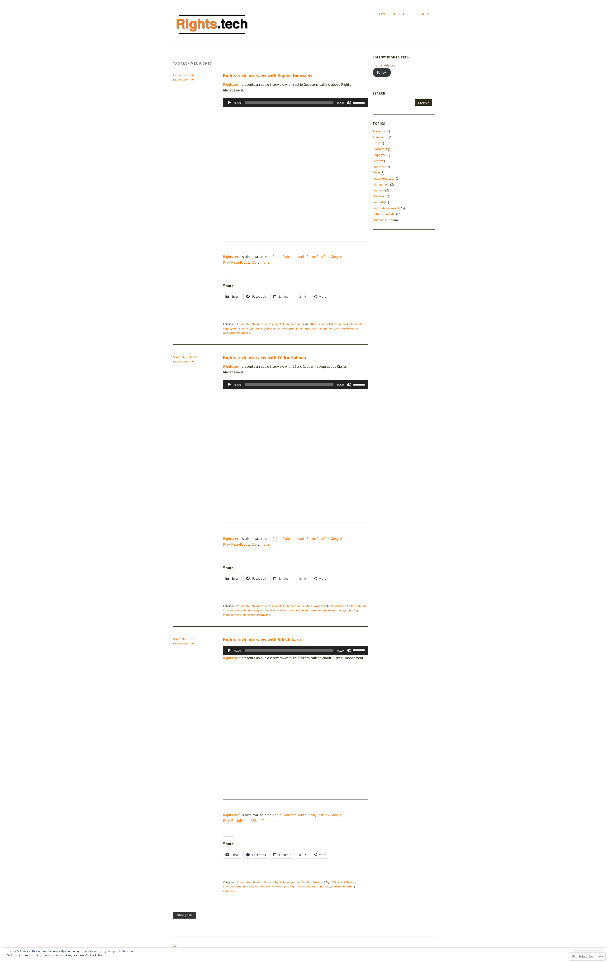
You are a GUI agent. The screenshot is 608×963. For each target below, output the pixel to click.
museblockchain (319, 610)
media (294, 328)
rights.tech (342, 328)
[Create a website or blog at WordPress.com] (174, 946)
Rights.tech (232, 84)
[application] (295, 102)
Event (376, 173)
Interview (257, 324)
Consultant (380, 149)
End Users (379, 167)
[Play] (229, 102)
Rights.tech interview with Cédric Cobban (264, 357)
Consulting (423, 14)
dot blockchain (232, 610)
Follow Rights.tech (391, 57)
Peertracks (337, 610)
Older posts (184, 915)
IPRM (271, 328)
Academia (379, 131)
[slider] (359, 102)
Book (376, 143)
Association (380, 137)
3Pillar (336, 882)
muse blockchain (297, 610)
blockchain (339, 606)
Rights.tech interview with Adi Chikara (262, 639)
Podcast (269, 324)
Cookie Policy (94, 955)
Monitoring (380, 196)
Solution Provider (312, 606)
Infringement (381, 184)
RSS (254, 262)
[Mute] (349, 102)
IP (266, 328)
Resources (400, 14)
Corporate (243, 324)
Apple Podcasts (284, 256)
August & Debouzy (333, 324)
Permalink (243, 332)
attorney (314, 324)
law (277, 328)
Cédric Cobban (356, 606)
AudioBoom (306, 256)
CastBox (322, 256)
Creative (378, 161)
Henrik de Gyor (241, 328)
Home (382, 14)
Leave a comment (184, 79)
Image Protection (384, 178)
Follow (381, 73)
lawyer (285, 328)
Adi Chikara (348, 882)
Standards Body (383, 220)
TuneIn (267, 262)
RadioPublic (240, 262)
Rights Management (288, 324)
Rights (303, 328)
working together (342, 886)
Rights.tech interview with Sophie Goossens (267, 75)
